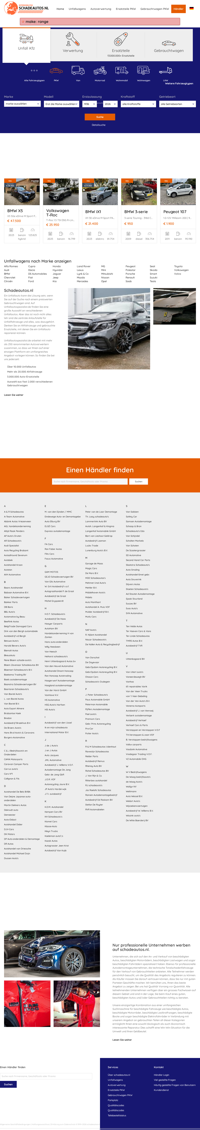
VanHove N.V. (52, 695)
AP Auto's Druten (12, 536)
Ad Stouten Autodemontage (140, 594)
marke (8, 97)
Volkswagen (181, 270)
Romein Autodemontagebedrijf (101, 795)
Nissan (105, 277)
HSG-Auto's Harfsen (55, 704)
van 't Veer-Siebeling (136, 696)
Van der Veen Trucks (137, 691)
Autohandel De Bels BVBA (17, 791)
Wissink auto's (133, 815)
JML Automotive (53, 760)
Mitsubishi (107, 273)
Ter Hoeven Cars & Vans (138, 631)
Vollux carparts (134, 744)
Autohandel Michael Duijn (17, 853)
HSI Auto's (50, 709)
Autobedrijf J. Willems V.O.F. (59, 765)
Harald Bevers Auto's (15, 645)
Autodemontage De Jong (58, 769)
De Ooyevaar (92, 662)
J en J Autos (51, 750)
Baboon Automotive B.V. (16, 592)
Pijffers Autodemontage (97, 709)
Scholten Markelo (135, 540)
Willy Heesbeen (52, 646)
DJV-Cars (9, 829)
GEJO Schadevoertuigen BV (59, 576)
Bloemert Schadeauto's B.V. (18, 669)
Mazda (81, 277)
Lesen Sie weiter (13, 394)
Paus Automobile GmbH (97, 699)
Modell (48, 97)
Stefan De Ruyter (94, 804)
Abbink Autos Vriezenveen (17, 521)
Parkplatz (113, 1100)
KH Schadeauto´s (53, 816)
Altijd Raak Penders (14, 531)
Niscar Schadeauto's (95, 639)
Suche (99, 116)
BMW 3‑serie (136, 211)
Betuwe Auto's (11, 640)
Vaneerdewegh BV (135, 676)
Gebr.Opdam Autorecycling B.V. (101, 667)
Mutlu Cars (90, 616)
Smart (153, 273)
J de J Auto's (51, 745)
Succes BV (131, 603)
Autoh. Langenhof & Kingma (99, 526)
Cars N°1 (8, 773)
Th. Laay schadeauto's (97, 516)
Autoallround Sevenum (15, 555)
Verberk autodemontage (139, 715)
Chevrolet (9, 277)
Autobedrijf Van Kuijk (56, 850)
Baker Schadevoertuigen (17, 597)
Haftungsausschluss (41, 1124)
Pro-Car (89, 728)
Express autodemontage (57, 531)
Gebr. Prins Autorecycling (98, 723)
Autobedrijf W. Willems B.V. (139, 810)
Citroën (8, 281)
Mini (103, 270)
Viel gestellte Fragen (165, 1079)
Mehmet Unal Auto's (95, 582)
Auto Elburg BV (52, 521)
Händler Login (161, 1074)
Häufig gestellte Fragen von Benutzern (175, 1085)
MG (103, 266)
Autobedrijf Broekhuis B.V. (17, 723)
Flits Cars (49, 553)
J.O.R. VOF (50, 779)
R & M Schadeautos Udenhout (100, 746)
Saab (129, 281)
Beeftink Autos (11, 621)
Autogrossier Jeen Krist (57, 845)
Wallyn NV (131, 786)
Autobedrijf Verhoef (136, 720)
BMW (7, 273)
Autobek (8, 560)
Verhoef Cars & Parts (137, 725)
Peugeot (130, 266)
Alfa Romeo (11, 266)
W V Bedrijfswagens (136, 772)
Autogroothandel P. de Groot (59, 591)
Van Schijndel (133, 536)
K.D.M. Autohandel (54, 807)
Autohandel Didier (13, 824)
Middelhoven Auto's (95, 592)
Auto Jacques (52, 755)
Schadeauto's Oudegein (97, 681)
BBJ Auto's (9, 611)
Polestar (130, 270)
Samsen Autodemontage (139, 521)
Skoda (153, 270)
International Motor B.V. (57, 732)
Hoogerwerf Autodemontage (60, 680)
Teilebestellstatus (117, 1115)
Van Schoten (132, 545)
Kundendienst (161, 1090)
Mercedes (82, 281)
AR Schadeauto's (12, 540)
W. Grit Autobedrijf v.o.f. (57, 586)
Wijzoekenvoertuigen (137, 806)
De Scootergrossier (136, 550)
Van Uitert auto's (134, 672)
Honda (57, 266)
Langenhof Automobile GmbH (100, 531)
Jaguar (57, 273)
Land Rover (83, 266)
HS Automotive (52, 700)
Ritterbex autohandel (96, 780)
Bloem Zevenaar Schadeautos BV (21, 665)
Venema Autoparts (135, 705)
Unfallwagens (77, 8)
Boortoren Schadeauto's (16, 689)
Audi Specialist (11, 545)
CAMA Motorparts (13, 759)
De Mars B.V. (91, 573)
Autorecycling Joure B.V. (57, 784)
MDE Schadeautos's (95, 578)
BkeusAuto (9, 655)
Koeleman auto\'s (54, 836)
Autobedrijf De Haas (55, 618)
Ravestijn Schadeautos (97, 751)
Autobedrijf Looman (95, 540)
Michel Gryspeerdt (54, 601)
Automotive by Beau (14, 616)
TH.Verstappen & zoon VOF (140, 734)
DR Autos (8, 843)
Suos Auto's (132, 608)
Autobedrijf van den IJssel (58, 722)
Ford (31, 281)
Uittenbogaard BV (135, 659)
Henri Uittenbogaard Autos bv (60, 661)
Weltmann (131, 791)
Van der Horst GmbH (55, 690)
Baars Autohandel (13, 587)
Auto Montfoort (93, 602)
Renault (130, 277)
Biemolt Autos (11, 650)
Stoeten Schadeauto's (137, 589)
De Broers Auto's (12, 727)
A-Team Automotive (14, 516)
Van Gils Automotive (55, 581)
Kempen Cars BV (53, 811)
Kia (55, 281)
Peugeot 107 (174, 211)
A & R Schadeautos (14, 511)
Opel (104, 281)
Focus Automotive (54, 558)
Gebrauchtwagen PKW (154, 8)
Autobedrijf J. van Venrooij (139, 710)
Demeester (9, 814)
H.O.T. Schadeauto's (55, 614)
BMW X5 (15, 210)
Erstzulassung (92, 97)
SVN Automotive (134, 613)
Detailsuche (98, 124)
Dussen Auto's (11, 858)
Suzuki (153, 277)
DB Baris (8, 607)
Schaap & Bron (133, 526)
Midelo (88, 597)
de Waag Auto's (134, 781)
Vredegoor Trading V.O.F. (139, 754)
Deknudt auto (11, 810)
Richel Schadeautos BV (97, 770)
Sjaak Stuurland (134, 598)
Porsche (130, 273)
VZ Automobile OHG (136, 759)
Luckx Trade (91, 545)
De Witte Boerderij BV (137, 820)
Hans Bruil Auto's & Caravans (19, 732)
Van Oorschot (92, 657)
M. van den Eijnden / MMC (58, 511)
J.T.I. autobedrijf (53, 794)
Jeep (55, 277)
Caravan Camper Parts (16, 764)
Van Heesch (51, 651)
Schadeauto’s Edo (135, 531)
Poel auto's (90, 714)
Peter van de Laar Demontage (101, 511)
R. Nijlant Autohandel (96, 634)
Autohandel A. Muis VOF (97, 607)
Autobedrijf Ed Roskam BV (99, 799)
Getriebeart (167, 97)
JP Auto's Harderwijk (55, 789)
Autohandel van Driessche (17, 848)
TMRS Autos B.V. (134, 640)
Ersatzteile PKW (126, 8)
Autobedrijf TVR (134, 645)
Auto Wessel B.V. (134, 796)
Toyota (178, 266)
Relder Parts (91, 756)
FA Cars (49, 544)
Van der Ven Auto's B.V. (138, 701)
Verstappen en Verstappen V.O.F (143, 730)
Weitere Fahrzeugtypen (179, 83)
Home (60, 8)
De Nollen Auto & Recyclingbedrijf (102, 644)
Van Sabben (132, 511)
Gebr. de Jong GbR (54, 774)
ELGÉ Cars (50, 526)
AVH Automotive (12, 574)
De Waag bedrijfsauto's (138, 777)
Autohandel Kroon (13, 565)
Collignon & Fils (11, 778)
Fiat (30, 277)
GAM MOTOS (51, 572)
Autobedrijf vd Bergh (15, 636)
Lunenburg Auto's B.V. (96, 550)
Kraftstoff (128, 97)
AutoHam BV (51, 628)
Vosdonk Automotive (136, 749)
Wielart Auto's (133, 801)
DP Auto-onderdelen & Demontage (22, 839)
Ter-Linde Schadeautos (138, 636)
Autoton (8, 569)
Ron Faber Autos (53, 549)
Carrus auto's (11, 769)
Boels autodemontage (15, 679)
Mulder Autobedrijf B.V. (97, 611)
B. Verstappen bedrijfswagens (141, 739)
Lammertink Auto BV (96, 521)
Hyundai (57, 270)
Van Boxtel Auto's (13, 694)
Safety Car (131, 516)
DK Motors (9, 834)
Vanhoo (130, 681)
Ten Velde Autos (134, 626)
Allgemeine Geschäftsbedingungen (15, 1124)
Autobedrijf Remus (95, 761)
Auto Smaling (133, 569)
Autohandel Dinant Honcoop (59, 671)
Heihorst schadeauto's (56, 656)
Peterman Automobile (96, 704)
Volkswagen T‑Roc (57, 212)
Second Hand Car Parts (138, 560)
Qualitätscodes (116, 1105)
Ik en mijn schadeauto (56, 727)
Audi (6, 270)
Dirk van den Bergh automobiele (21, 631)
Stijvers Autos (133, 584)
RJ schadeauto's (93, 785)
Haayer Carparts (53, 623)
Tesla (153, 281)
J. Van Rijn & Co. (93, 775)
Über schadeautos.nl (119, 1074)
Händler (178, 8)
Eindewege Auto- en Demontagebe (63, 516)
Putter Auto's (91, 733)
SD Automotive (133, 555)
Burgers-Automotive (14, 737)
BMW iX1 (93, 211)
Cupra (31, 266)
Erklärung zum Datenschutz (63, 1124)
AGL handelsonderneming (17, 526)
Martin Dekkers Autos (15, 805)
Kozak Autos (51, 840)
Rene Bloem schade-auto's (17, 660)
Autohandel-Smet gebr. (138, 574)
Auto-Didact (10, 819)
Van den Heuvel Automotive (59, 666)
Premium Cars (92, 719)
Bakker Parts (11, 602)
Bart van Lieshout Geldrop (98, 536)
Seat (152, 266)
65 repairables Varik (136, 686)
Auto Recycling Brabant (16, 550)
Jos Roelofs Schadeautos (98, 790)
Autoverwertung (100, 8)
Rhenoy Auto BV (93, 766)
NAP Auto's (90, 630)
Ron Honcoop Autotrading (58, 675)
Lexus (80, 270)
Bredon (8, 718)
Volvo (177, 273)
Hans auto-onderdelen (56, 642)
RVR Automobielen (94, 809)
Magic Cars (91, 568)
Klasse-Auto (51, 826)
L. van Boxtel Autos (14, 698)
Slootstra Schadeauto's (138, 565)
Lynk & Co (83, 273)
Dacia (31, 270)
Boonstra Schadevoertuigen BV (20, 684)
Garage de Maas (94, 563)
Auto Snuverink (133, 579)
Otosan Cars (91, 676)
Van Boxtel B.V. (12, 703)
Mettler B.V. (91, 587)
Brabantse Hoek (12, 713)
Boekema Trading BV (15, 674)
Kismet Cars (51, 821)
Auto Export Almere (14, 708)
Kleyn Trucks (51, 831)
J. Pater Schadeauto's (96, 694)
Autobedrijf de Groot (55, 596)
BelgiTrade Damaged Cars (18, 626)
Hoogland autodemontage (58, 685)
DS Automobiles (37, 273)
